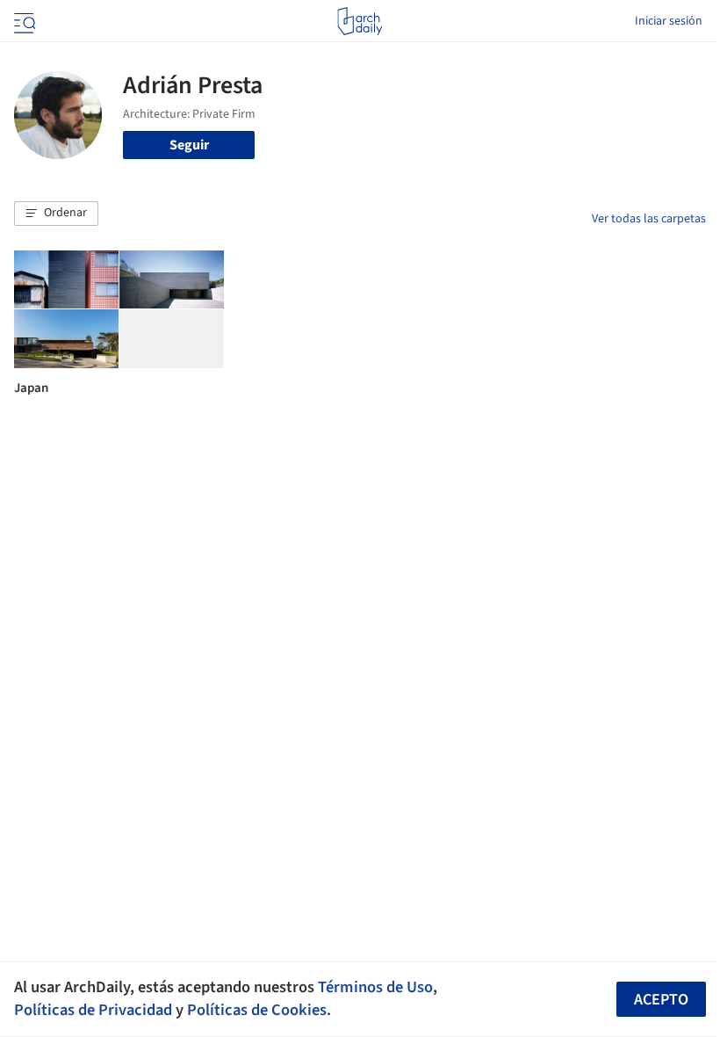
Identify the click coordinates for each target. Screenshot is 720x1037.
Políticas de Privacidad (93, 1009)
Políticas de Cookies (257, 1009)
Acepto (661, 1000)
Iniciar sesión (668, 21)
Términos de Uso (375, 986)
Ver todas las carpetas (649, 219)
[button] (56, 213)
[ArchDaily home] (359, 21)
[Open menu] (23, 21)
